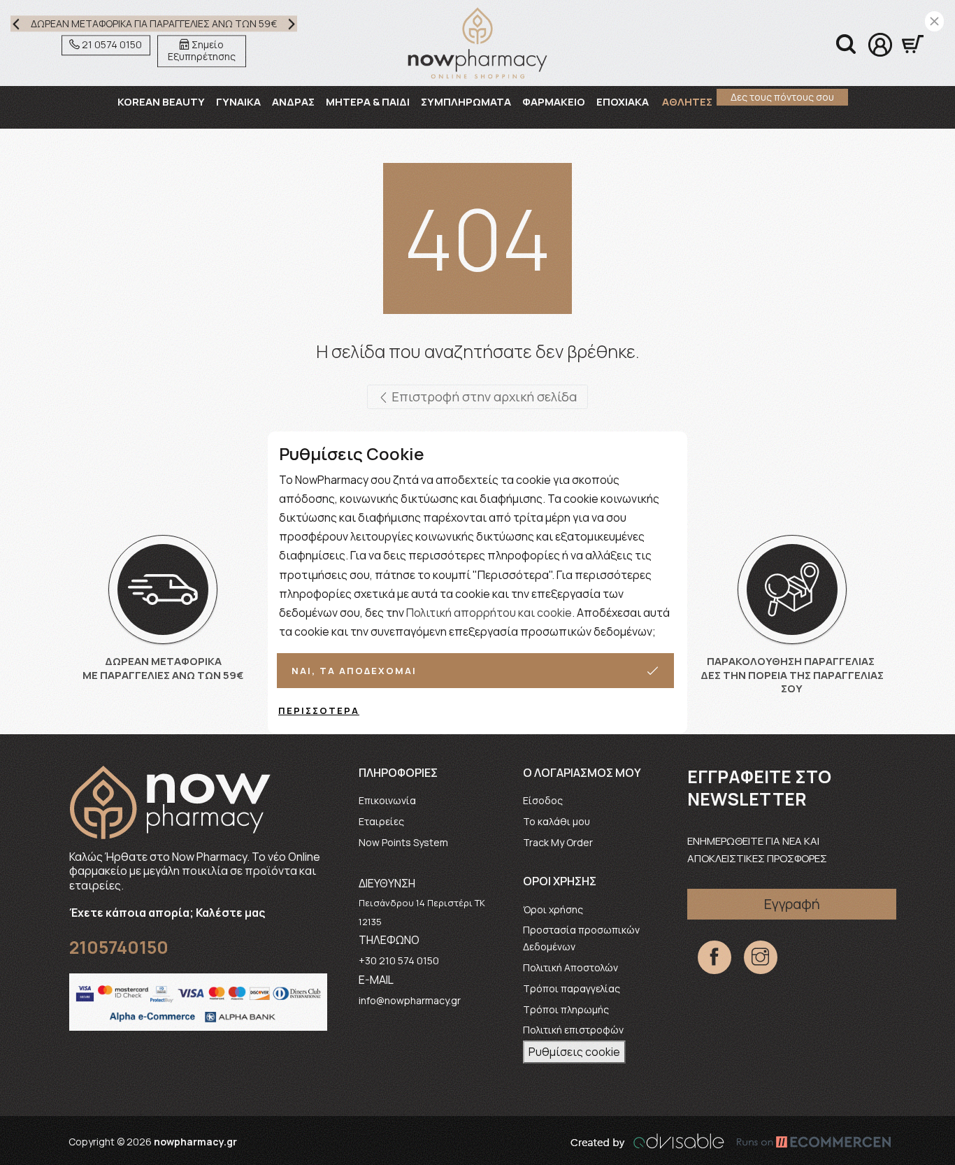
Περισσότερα (318, 710)
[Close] (934, 21)
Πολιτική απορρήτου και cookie (489, 612)
